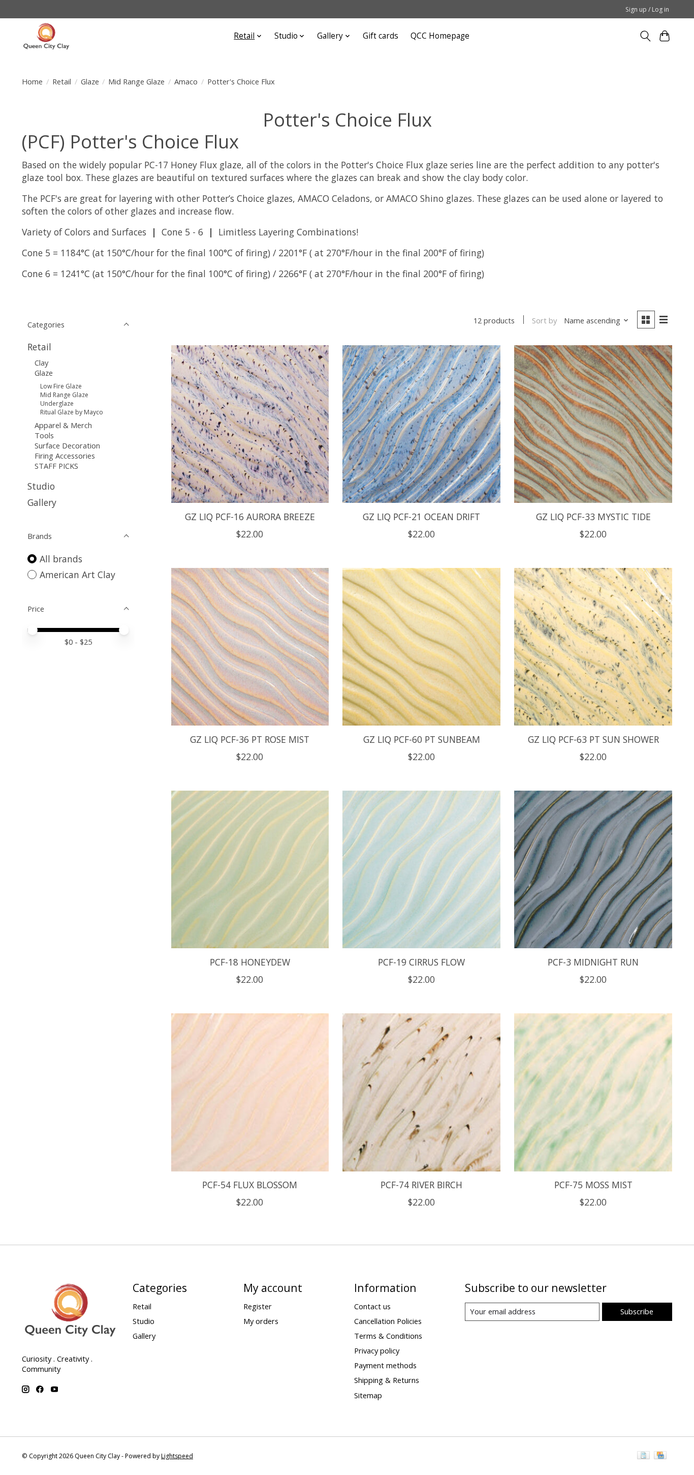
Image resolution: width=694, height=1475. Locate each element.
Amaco (186, 81)
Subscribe (636, 1311)
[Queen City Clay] (46, 36)
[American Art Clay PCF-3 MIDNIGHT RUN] (593, 869)
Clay (41, 362)
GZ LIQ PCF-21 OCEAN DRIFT (421, 516)
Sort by (544, 320)
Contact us (372, 1306)
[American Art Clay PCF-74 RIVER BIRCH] (421, 1092)
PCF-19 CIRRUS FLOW (421, 962)
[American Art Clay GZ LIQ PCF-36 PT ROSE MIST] (250, 647)
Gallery (41, 502)
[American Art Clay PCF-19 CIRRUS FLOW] (421, 869)
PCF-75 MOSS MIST (593, 1185)
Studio (41, 486)
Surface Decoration (67, 445)
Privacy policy (376, 1350)
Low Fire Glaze (61, 386)
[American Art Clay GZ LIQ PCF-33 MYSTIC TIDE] (593, 424)
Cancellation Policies (388, 1321)
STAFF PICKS (56, 466)
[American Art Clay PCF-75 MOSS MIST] (593, 1092)
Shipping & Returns (386, 1380)
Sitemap (368, 1395)
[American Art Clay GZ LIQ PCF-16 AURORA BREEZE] (250, 424)
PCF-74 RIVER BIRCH (421, 1185)
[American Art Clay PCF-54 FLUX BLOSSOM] (250, 1092)
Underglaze (57, 403)
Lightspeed (177, 1456)
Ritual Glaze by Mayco (71, 412)
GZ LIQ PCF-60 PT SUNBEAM (421, 739)
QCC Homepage (440, 36)
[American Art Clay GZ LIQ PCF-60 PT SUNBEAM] (421, 647)
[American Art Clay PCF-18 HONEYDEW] (250, 869)
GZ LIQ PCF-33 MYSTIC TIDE (593, 516)
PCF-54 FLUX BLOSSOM (249, 1185)
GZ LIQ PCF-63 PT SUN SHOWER (593, 739)
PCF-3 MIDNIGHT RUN (593, 962)
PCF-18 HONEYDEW (250, 962)
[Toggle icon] (645, 36)
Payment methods (385, 1365)
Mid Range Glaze (136, 81)
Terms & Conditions (388, 1336)
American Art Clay (77, 574)
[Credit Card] (660, 1456)
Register (257, 1306)
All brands (61, 559)
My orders (260, 1321)
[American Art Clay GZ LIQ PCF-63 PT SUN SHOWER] (593, 647)
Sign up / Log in (647, 9)
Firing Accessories (65, 455)
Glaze (90, 81)
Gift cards (380, 36)
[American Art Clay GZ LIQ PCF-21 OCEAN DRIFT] (421, 424)
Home (32, 81)
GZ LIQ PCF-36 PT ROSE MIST (249, 739)
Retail (61, 81)
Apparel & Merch (63, 425)
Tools (44, 435)
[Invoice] (643, 1456)
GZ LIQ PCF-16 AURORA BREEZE (250, 516)
